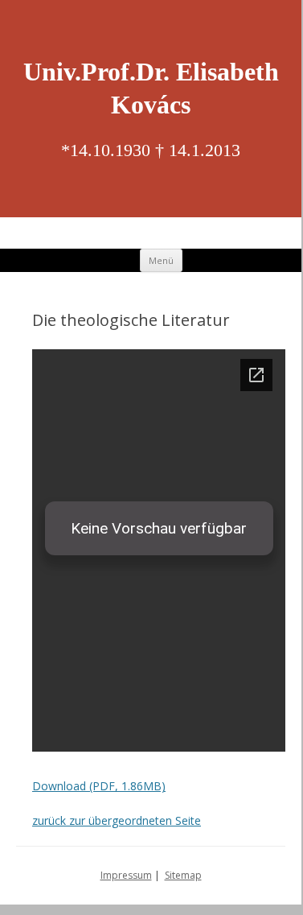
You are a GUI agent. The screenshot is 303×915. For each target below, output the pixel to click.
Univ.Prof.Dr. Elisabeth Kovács (151, 88)
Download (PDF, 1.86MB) (99, 785)
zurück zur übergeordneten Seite (116, 820)
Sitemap (183, 875)
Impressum (126, 875)
